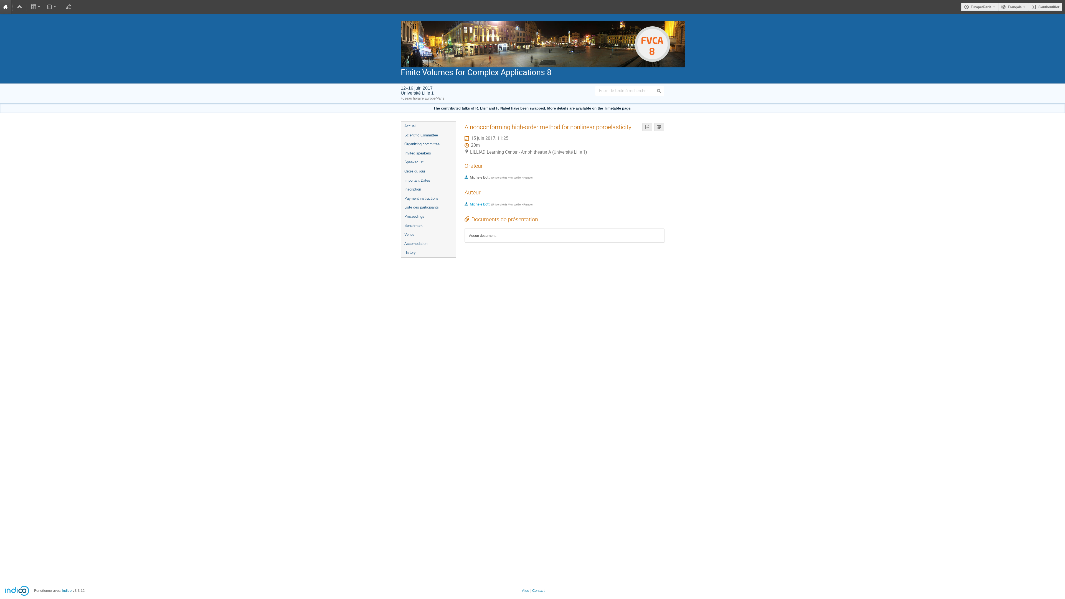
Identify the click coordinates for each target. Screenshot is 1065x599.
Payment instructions (421, 198)
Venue (409, 234)
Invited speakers (417, 153)
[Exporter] (36, 7)
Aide (525, 590)
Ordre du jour (414, 171)
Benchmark (413, 226)
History (410, 252)
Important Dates (417, 180)
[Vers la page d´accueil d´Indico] (5, 7)
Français (1015, 6)
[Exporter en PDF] (647, 127)
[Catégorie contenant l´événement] (19, 7)
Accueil (410, 126)
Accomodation (415, 244)
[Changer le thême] (52, 7)
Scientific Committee (421, 135)
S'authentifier (1048, 6)
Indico (67, 590)
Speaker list (414, 162)
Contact (538, 590)
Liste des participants (421, 207)
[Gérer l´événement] (68, 7)
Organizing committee (422, 144)
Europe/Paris (981, 6)
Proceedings (414, 216)
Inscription (412, 189)
